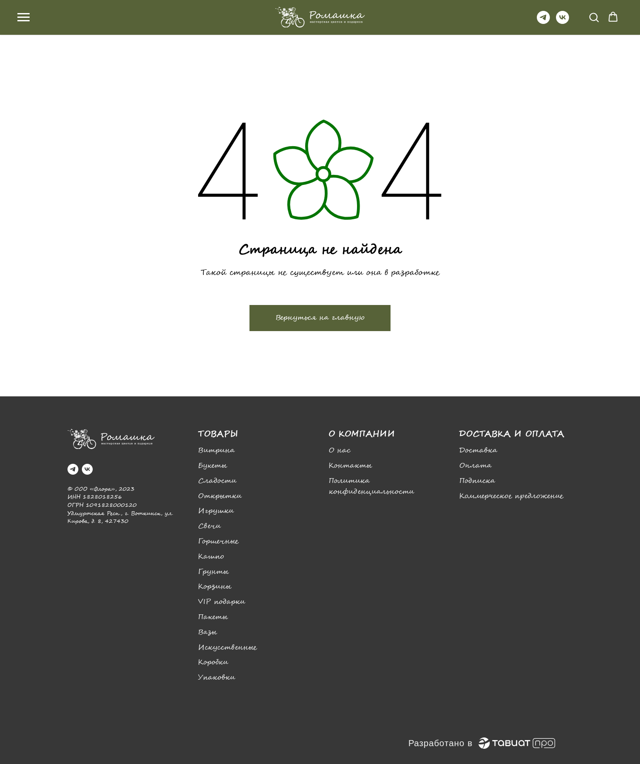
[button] (594, 17)
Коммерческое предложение (511, 496)
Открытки (220, 496)
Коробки (213, 662)
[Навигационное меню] (23, 17)
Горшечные (218, 541)
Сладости (217, 481)
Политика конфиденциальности (371, 486)
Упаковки (216, 677)
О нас (339, 450)
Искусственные (227, 647)
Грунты (213, 571)
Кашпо (211, 556)
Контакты (350, 465)
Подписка (477, 481)
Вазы (207, 632)
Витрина (216, 450)
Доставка (478, 450)
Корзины (214, 586)
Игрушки (216, 511)
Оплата (475, 465)
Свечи (209, 526)
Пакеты (213, 617)
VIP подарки (221, 601)
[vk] (562, 21)
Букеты (212, 465)
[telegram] (543, 21)
